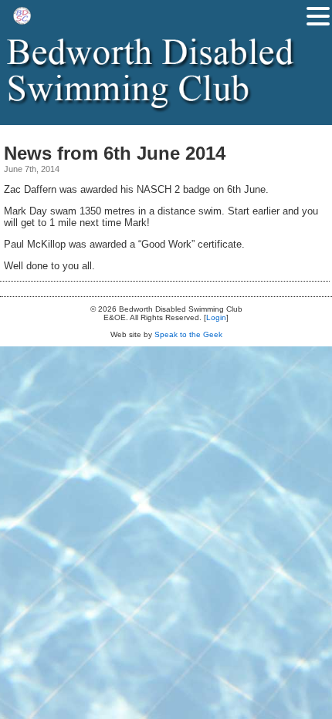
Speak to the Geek (188, 334)
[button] (318, 16)
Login (216, 317)
